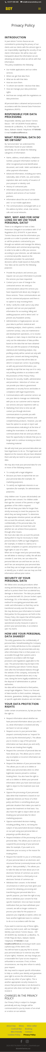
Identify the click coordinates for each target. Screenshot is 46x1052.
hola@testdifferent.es (18, 132)
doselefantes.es (23, 1048)
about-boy (11, 1026)
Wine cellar (32, 1026)
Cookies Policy (14, 1035)
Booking (28, 1029)
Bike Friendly (16, 1032)
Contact (28, 1032)
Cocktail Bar (16, 1029)
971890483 (36, 129)
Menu (21, 1026)
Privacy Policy (30, 1035)
